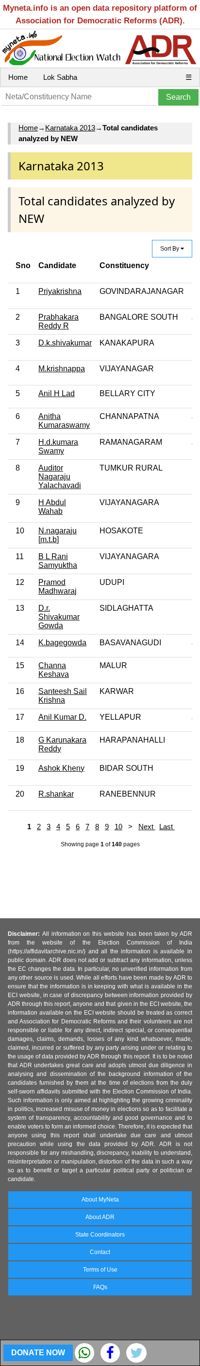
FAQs (100, 1287)
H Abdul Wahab (52, 506)
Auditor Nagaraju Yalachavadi (59, 477)
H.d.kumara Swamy (58, 446)
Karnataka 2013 (70, 128)
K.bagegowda (62, 642)
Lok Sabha (60, 77)
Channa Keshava (53, 669)
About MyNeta (100, 1199)
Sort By (170, 248)
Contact (100, 1252)
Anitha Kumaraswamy (64, 420)
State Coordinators (100, 1234)
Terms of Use (100, 1269)
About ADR (100, 1217)
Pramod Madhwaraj (57, 586)
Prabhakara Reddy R (58, 321)
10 (118, 826)
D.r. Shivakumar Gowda (59, 617)
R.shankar (56, 794)
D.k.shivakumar (65, 343)
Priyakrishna (60, 291)
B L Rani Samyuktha (57, 560)
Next (146, 826)
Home (18, 77)
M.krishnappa (61, 368)
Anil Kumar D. (62, 717)
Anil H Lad (56, 393)
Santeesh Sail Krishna (62, 695)
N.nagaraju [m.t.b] (57, 535)
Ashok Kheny (61, 768)
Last (167, 826)
